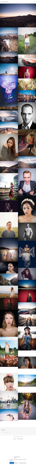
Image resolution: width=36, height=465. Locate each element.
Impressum (14, 438)
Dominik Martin (4, 1)
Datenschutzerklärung (20, 438)
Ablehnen (16, 462)
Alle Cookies (12, 462)
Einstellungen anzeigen (22, 462)
